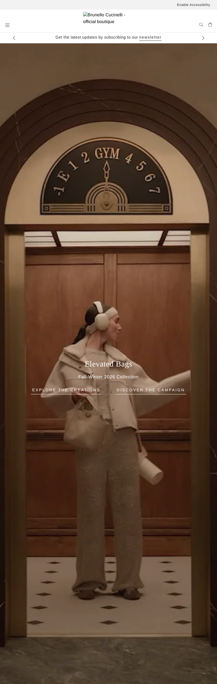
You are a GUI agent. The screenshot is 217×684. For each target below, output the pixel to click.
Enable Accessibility (193, 5)
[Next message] (203, 38)
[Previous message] (14, 38)
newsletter (150, 37)
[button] (8, 25)
